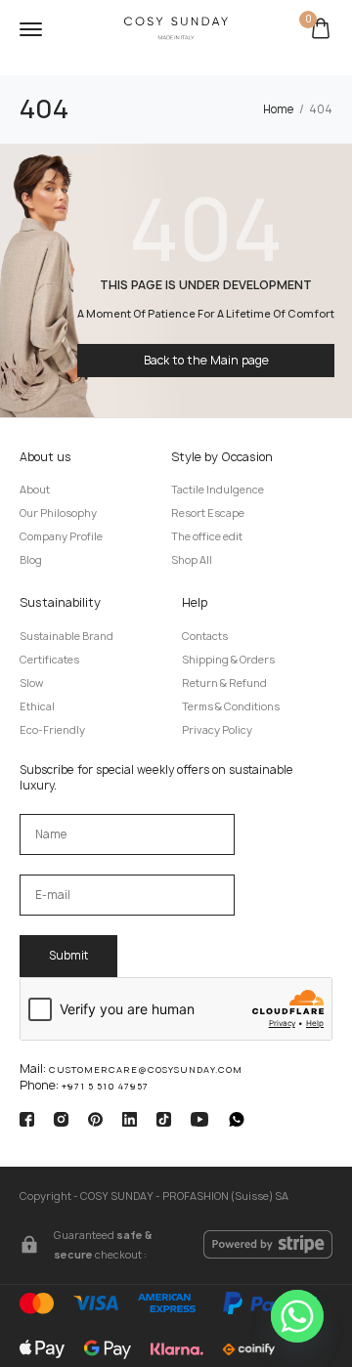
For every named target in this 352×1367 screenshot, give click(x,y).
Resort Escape (207, 513)
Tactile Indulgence (217, 489)
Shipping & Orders (228, 659)
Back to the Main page (206, 360)
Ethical (37, 706)
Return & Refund (224, 683)
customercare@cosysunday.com (145, 1069)
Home (278, 109)
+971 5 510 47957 (105, 1086)
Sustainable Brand (66, 636)
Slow (31, 683)
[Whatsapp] (297, 1316)
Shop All (191, 560)
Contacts (205, 636)
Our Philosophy (58, 513)
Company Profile (61, 536)
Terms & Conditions (231, 706)
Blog (31, 560)
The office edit (206, 536)
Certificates (49, 659)
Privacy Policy (217, 730)
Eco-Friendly (52, 730)
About (35, 489)
